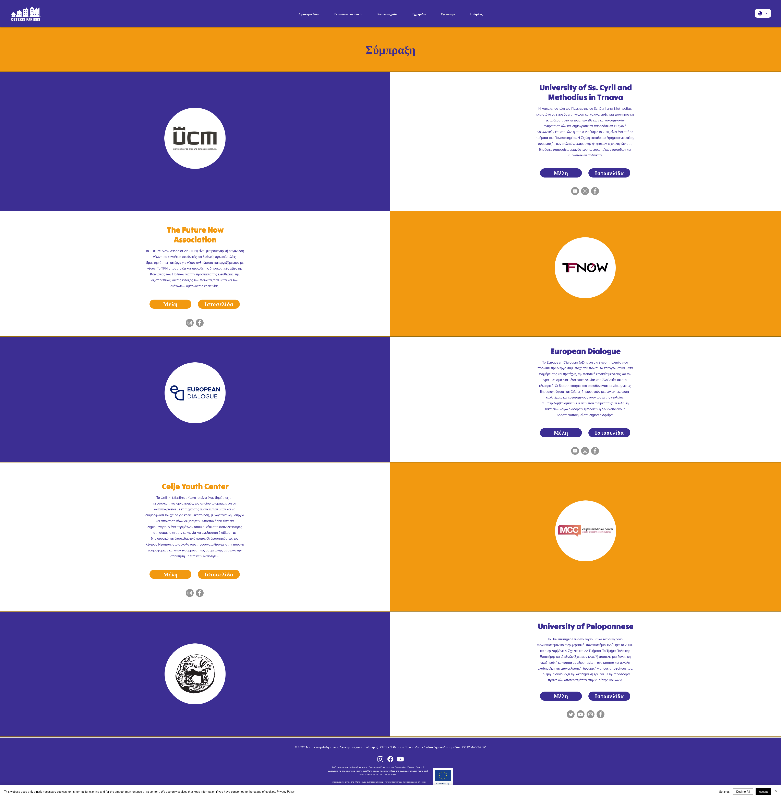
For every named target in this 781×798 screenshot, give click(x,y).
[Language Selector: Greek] (763, 13)
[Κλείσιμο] (776, 791)
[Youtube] (575, 191)
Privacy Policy (286, 791)
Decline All (743, 791)
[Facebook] (595, 191)
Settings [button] (724, 791)
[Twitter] (571, 714)
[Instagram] (585, 191)
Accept (763, 791)
